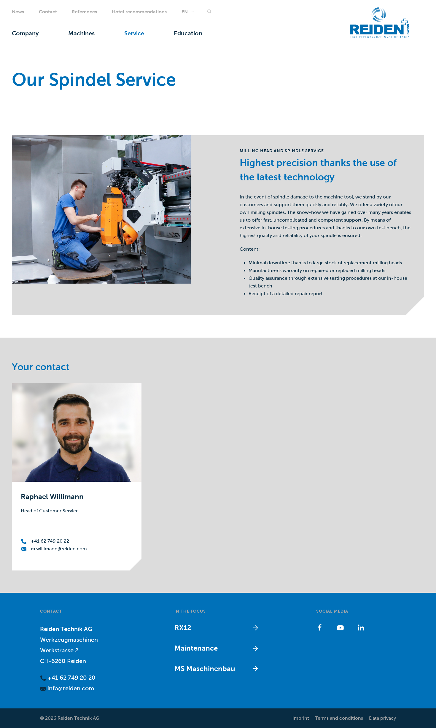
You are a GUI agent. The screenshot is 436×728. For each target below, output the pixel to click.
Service (134, 33)
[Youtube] (340, 627)
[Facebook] (320, 627)
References (84, 11)
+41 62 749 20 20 (71, 677)
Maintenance (196, 648)
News (18, 11)
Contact (48, 11)
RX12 (182, 628)
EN (185, 11)
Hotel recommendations (139, 11)
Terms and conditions (339, 718)
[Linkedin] (361, 627)
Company (25, 33)
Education (188, 33)
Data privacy (382, 718)
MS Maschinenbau (204, 669)
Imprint (300, 718)
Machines (81, 33)
